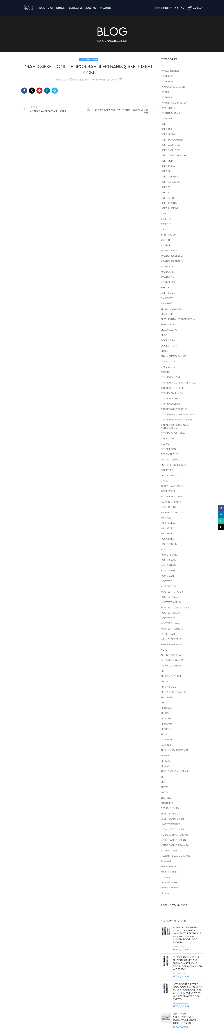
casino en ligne (170, 377)
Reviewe (165, 760)
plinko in (166, 718)
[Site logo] (28, 8)
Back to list (89, 109)
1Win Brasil (167, 76)
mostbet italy (169, 596)
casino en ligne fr (172, 388)
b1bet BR (165, 287)
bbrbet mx (167, 313)
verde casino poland (174, 840)
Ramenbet (167, 744)
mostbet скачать (170, 623)
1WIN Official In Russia (174, 102)
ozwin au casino (171, 665)
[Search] (177, 8)
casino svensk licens (174, 409)
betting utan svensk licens (178, 319)
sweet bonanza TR (172, 818)
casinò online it (171, 403)
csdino (165, 443)
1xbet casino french (173, 155)
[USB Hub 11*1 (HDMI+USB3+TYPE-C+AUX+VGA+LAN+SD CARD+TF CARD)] (166, 1021)
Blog (164, 335)
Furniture (167, 470)
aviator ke (167, 271)
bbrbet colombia (171, 308)
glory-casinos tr (172, 486)
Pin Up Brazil (168, 686)
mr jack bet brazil (172, 639)
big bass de (167, 324)
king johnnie (169, 507)
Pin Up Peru (167, 697)
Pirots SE (166, 707)
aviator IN (167, 266)
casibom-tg (168, 366)
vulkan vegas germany (175, 855)
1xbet (164, 123)
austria (165, 240)
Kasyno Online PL (171, 501)
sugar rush (168, 803)
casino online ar (171, 398)
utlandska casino (172, 829)
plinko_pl (166, 729)
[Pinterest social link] (39, 91)
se (162, 776)
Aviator (166, 245)
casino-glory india (173, 433)
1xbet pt (166, 187)
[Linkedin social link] (47, 91)
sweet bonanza (170, 813)
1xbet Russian (169, 203)
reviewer (166, 766)
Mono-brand (169, 554)
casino (165, 372)
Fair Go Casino (170, 459)
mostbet (166, 581)
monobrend (168, 565)
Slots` (164, 792)
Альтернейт (166, 861)
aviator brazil (170, 250)
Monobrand (168, 560)
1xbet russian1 (169, 208)
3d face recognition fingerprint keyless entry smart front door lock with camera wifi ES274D (188, 963)
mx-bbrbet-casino (172, 644)
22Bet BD (166, 218)
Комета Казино (168, 866)
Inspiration (168, 491)
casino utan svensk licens (177, 414)
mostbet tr (168, 618)
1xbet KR (165, 171)
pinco (164, 702)
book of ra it (169, 345)
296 (163, 229)
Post (164, 734)
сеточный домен (169, 882)
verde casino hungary (175, 834)
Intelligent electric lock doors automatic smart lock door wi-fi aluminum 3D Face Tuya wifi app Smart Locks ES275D (187, 991)
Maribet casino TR (172, 512)
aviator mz (168, 277)
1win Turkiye (168, 107)
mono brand (169, 544)
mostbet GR (168, 586)
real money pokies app (174, 750)
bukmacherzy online (173, 356)
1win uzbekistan (170, 113)
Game (164, 480)
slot (164, 781)
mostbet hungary (172, 591)
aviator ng (168, 282)
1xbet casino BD (170, 150)
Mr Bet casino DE (171, 634)
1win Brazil (167, 81)
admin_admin (81, 79)
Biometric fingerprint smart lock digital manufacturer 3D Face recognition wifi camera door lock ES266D (187, 935)
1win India (166, 97)
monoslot (167, 575)
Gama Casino (169, 475)
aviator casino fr (172, 261)
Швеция (165, 892)
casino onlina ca (172, 393)
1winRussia (167, 118)
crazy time (167, 438)
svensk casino (170, 808)
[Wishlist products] (183, 8)
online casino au (171, 655)
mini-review (167, 528)
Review (165, 755)
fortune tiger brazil (174, 465)
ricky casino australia (175, 771)
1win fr (165, 92)
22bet (164, 213)
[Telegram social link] (55, 91)
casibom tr (168, 361)
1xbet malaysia (170, 176)
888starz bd (168, 234)
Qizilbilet (166, 739)
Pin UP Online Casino (173, 692)
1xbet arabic (168, 134)
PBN (163, 671)
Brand (165, 350)
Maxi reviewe (168, 523)
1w (162, 65)
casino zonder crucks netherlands (175, 426)
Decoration (168, 449)
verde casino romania (175, 845)
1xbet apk (166, 129)
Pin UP (164, 681)
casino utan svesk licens (176, 419)
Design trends (169, 454)
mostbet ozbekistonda (175, 607)
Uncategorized (117, 40)
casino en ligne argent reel (178, 382)
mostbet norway (171, 602)
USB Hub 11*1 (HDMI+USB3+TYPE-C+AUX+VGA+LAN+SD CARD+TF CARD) (184, 1018)
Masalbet (167, 517)
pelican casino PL (172, 676)
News (164, 649)
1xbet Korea (168, 166)
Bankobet (167, 298)
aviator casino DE (172, 255)
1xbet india (167, 160)
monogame (168, 570)
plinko (165, 713)
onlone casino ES (172, 660)
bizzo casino (169, 329)
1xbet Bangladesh (172, 139)
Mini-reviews (168, 533)
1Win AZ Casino (170, 70)
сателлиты (166, 877)
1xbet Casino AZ (170, 144)
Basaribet (167, 303)
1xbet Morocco (170, 181)
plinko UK (166, 723)
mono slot (168, 549)
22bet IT (166, 224)
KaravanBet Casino (173, 496)
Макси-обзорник (169, 871)
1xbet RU (166, 192)
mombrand (167, 538)
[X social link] (32, 91)
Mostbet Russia (170, 612)
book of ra (168, 340)
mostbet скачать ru (172, 628)
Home (100, 40)
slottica (166, 797)
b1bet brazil (168, 292)
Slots (164, 787)
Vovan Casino (169, 850)
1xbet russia (168, 197)
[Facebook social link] (24, 91)
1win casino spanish (173, 86)
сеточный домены (170, 887)
